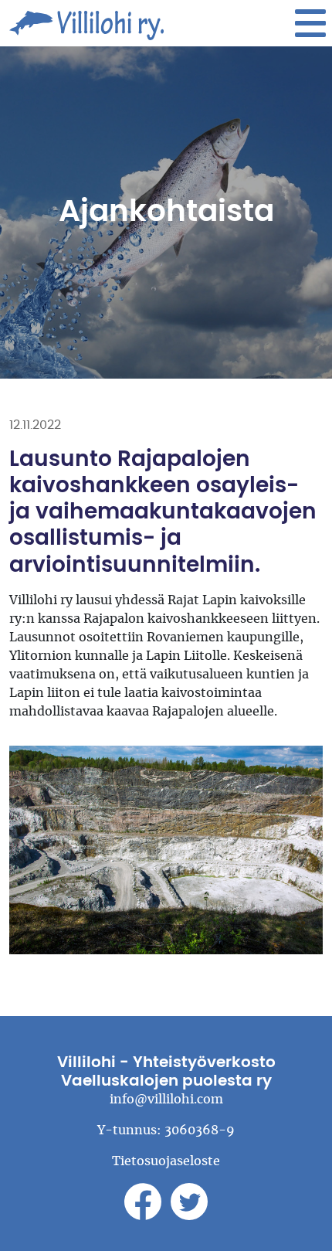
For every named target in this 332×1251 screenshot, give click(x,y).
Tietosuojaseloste (166, 1161)
